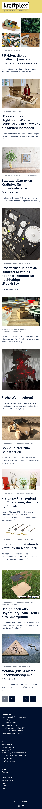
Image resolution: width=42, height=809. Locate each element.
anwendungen (7, 443)
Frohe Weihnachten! (17, 397)
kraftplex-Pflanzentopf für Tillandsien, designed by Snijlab (21, 502)
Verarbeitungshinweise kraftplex (14, 753)
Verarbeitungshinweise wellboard (14, 756)
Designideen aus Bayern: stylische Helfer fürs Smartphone (20, 613)
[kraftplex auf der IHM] (21, 311)
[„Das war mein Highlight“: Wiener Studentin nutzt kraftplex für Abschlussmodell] (21, 94)
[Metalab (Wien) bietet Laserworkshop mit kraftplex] (21, 648)
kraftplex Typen (8, 747)
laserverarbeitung (29, 176)
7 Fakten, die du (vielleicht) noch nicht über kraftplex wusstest (20, 59)
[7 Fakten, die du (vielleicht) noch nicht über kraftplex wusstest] (21, 33)
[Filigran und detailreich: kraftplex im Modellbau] (21, 530)
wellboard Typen (8, 750)
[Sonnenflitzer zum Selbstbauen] (21, 428)
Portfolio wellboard (9, 761)
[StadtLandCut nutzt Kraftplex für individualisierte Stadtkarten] (21, 159)
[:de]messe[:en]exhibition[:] (12, 331)
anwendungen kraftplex (11, 51)
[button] (35, 6)
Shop (4, 775)
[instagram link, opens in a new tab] (19, 806)
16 (26, 699)
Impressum (6, 788)
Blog (3, 783)
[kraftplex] (15, 6)
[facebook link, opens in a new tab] (23, 806)
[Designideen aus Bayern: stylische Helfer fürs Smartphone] (21, 584)
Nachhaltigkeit (7, 745)
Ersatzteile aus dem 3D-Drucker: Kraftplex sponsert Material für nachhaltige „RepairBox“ (20, 275)
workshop (22, 329)
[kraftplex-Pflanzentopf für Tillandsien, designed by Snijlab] (21, 480)
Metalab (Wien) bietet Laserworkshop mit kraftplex (18, 675)
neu (3, 393)
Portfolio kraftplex (9, 758)
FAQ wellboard (7, 780)
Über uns (5, 772)
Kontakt (4, 786)
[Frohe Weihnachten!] (21, 369)
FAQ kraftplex (7, 777)
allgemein (26, 263)
